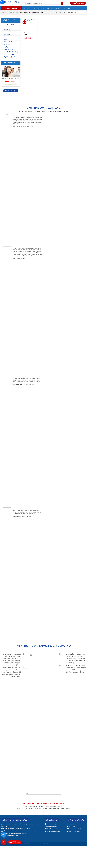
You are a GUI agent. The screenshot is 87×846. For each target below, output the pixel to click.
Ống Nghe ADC (8, 44)
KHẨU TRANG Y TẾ (9, 34)
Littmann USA (7, 31)
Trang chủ (26, 8)
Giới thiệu (33, 8)
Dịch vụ (57, 8)
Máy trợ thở (7, 39)
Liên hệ (69, 8)
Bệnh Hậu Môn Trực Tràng (11, 52)
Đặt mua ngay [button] (34, 37)
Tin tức (63, 8)
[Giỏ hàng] (85, 8)
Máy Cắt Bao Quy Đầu (10, 57)
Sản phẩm (41, 8)
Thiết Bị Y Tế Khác (9, 41)
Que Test (6, 36)
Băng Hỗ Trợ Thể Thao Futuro (10, 25)
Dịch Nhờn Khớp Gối (9, 49)
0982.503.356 (14, 842)
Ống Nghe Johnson (9, 46)
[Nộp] (62, 3)
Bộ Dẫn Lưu (7, 29)
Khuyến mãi (49, 8)
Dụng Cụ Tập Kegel (9, 54)
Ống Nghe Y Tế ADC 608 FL (30, 33)
